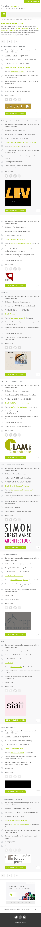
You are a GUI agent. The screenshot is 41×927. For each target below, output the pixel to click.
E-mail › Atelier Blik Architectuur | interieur (17, 67)
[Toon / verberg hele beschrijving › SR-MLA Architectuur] (22, 758)
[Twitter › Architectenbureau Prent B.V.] (6, 850)
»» (17, 41)
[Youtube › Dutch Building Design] (19, 607)
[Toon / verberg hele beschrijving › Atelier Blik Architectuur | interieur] (22, 77)
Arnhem (15, 56)
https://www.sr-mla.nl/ (17, 753)
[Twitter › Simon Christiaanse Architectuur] (6, 519)
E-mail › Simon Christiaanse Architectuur (17, 486)
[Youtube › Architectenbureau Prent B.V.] (19, 850)
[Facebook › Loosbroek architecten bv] (10, 269)
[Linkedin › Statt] (15, 690)
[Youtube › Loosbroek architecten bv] (19, 269)
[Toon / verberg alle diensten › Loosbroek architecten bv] (22, 256)
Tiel (14, 227)
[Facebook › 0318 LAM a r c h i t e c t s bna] (10, 435)
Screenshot (30, 72)
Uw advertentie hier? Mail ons (20, 902)
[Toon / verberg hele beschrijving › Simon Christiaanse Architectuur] (22, 497)
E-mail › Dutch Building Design (14, 576)
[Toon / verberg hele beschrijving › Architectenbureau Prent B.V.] (22, 831)
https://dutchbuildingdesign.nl (19, 580)
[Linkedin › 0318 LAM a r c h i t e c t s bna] (15, 435)
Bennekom (16, 391)
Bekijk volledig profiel (15, 113)
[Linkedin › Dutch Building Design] (15, 607)
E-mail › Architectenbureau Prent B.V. (16, 820)
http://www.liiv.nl (15, 146)
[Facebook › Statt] (10, 690)
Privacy (24, 922)
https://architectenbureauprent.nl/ (21, 824)
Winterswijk (16, 564)
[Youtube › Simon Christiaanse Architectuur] (19, 519)
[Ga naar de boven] (38, 113)
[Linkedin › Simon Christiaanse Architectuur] (15, 519)
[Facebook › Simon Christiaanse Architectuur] (10, 519)
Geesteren (16, 302)
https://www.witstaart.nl (18, 318)
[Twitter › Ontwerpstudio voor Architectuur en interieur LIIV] (6, 176)
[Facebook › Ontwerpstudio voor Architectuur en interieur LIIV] (10, 176)
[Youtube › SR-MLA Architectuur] (19, 776)
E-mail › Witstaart (10, 314)
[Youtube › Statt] (19, 690)
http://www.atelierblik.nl (17, 72)
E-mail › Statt (9, 663)
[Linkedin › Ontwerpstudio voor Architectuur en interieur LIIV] (15, 176)
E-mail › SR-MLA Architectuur (14, 749)
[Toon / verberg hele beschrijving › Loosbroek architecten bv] (22, 250)
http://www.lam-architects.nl (19, 407)
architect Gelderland (22, 28)
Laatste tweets (10, 91)
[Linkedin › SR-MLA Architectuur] (15, 776)
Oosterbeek (16, 808)
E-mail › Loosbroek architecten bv (15, 239)
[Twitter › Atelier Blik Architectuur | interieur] (6, 99)
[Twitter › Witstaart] (6, 347)
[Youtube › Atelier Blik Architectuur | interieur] (19, 99)
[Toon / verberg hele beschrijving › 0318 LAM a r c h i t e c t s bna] (22, 412)
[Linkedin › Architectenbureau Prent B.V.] (15, 850)
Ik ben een (32, 1)
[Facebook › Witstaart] (10, 347)
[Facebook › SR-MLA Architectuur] (10, 776)
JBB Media (18, 922)
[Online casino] (20, 882)
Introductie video (11, 168)
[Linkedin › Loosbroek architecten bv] (15, 269)
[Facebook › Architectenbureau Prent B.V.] (10, 850)
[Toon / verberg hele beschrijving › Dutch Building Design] (22, 585)
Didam (15, 130)
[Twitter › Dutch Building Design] (6, 607)
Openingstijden (10, 595)
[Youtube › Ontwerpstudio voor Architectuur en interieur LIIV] (19, 176)
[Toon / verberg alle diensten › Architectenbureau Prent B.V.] (22, 837)
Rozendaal (16, 737)
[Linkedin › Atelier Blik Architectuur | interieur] (15, 99)
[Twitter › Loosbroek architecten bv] (6, 269)
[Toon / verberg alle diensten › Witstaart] (22, 329)
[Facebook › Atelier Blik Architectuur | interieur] (10, 99)
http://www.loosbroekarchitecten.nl (21, 243)
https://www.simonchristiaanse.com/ (21, 490)
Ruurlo (15, 474)
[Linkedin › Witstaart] (15, 347)
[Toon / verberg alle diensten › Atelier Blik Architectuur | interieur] (22, 82)
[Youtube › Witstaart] (19, 347)
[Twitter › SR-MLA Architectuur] (6, 776)
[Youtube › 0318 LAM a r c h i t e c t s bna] (19, 435)
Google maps (23, 56)
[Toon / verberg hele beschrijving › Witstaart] (22, 323)
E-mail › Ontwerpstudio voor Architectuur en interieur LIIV (22, 142)
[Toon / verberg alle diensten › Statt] (22, 678)
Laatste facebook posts (25, 91)
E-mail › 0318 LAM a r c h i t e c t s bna (17, 403)
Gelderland (8, 56)
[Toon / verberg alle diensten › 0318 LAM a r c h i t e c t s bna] (22, 418)
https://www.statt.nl (16, 667)
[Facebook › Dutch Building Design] (10, 607)
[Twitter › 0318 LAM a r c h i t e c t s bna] (6, 435)
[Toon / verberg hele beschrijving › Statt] (22, 672)
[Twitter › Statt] (6, 690)
